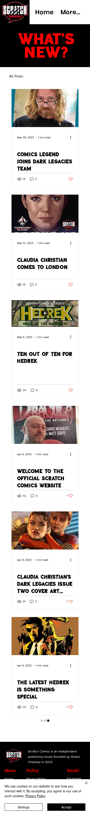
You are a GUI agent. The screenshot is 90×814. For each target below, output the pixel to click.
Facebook (74, 768)
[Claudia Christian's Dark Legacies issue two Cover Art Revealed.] (45, 530)
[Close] (83, 785)
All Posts (16, 76)
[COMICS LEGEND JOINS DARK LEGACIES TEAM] (45, 108)
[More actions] (72, 137)
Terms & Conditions (41, 775)
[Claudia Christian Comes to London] (45, 214)
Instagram (74, 774)
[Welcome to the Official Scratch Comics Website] (45, 425)
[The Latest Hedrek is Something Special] (45, 636)
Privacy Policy (36, 768)
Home (9, 768)
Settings (24, 807)
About (9, 775)
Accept (66, 807)
